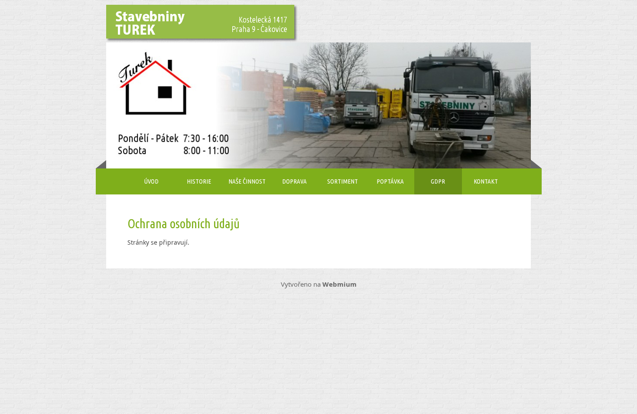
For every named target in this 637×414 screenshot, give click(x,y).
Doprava (294, 181)
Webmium (339, 284)
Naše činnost (247, 181)
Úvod (151, 181)
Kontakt (486, 181)
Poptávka (390, 181)
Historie (199, 181)
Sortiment (342, 181)
